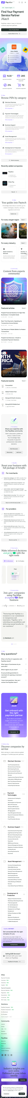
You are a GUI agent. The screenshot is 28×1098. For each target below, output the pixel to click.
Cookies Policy (11, 1090)
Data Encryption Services (13, 808)
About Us (3, 1041)
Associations (4, 995)
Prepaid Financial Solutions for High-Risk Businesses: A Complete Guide (13, 314)
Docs (2, 1046)
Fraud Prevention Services (14, 819)
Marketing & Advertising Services (15, 900)
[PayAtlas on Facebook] (2, 1055)
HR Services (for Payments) (14, 837)
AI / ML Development (12, 907)
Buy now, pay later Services (14, 771)
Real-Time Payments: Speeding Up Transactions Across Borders (11, 322)
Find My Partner (14, 944)
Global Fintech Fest (11, 392)
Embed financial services (13, 877)
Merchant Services (14, 761)
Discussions (4, 1033)
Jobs (2, 1029)
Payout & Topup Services (13, 783)
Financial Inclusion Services (14, 869)
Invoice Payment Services (14, 785)
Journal (3, 1024)
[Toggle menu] (25, 2)
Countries (3, 980)
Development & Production (12, 894)
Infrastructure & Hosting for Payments (14, 799)
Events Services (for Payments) (15, 830)
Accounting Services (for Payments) (13, 852)
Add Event (19, 452)
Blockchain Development (13, 917)
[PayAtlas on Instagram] (11, 1055)
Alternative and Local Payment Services (15, 774)
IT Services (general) (12, 902)
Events (2, 1026)
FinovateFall (8, 385)
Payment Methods (5, 990)
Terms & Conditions (5, 1048)
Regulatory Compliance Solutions (15, 847)
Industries (3, 982)
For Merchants (4, 1012)
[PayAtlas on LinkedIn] (5, 1055)
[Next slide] (26, 230)
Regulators (3, 992)
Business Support (14, 827)
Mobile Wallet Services (13, 867)
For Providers (4, 1014)
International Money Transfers (15, 879)
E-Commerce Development (14, 919)
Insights (3, 985)
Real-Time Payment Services (14, 781)
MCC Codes (3, 999)
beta (14, 1)
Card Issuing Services (13, 875)
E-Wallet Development (13, 921)
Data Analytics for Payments (14, 802)
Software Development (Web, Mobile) (14, 914)
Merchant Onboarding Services (15, 835)
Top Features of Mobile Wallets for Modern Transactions (13, 330)
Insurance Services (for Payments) (13, 840)
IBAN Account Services (13, 843)
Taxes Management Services (14, 812)
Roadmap (3, 1043)
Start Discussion (14, 448)
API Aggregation (11, 810)
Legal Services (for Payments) (14, 832)
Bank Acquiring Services (13, 769)
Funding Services (12, 849)
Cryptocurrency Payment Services (15, 777)
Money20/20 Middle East (12, 404)
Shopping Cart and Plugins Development (14, 910)
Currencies (3, 997)
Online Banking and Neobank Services (14, 882)
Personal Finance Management (15, 871)
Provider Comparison (6, 1009)
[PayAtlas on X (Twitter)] (8, 1055)
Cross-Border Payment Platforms (15, 885)
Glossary (3, 1031)
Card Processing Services (13, 764)
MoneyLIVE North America (13, 398)
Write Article (9, 452)
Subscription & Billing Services (15, 779)
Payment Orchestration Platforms (15, 815)
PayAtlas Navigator (5, 1007)
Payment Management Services (15, 845)
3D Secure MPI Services (13, 806)
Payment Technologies (12, 794)
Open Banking (11, 817)
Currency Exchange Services (14, 865)
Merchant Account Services (14, 767)
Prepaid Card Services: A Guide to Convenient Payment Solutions (11, 339)
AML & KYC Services (12, 804)
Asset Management (15, 861)
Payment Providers (5, 978)
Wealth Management (12, 873)
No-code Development (13, 905)
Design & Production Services (14, 898)
